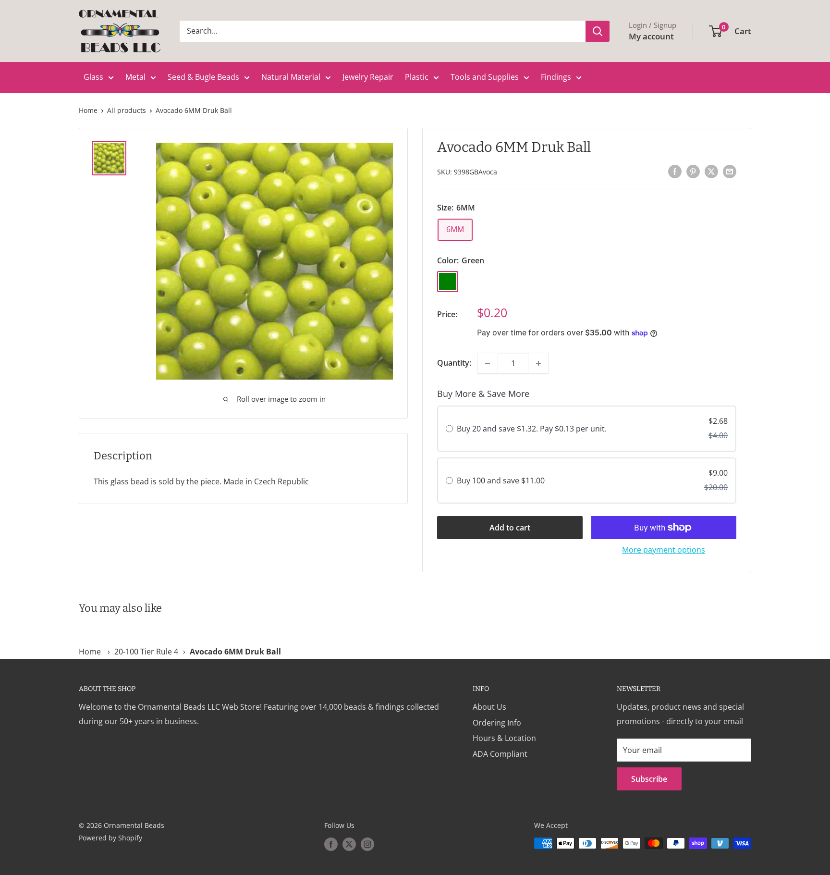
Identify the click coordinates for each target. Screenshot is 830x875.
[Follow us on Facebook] (331, 844)
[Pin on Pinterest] (693, 171)
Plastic (416, 77)
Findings (556, 77)
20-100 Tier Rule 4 (146, 651)
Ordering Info (497, 722)
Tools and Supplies (485, 77)
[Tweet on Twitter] (711, 171)
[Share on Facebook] (675, 171)
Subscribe (649, 779)
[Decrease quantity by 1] (487, 363)
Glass (93, 77)
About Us (489, 707)
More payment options (663, 549)
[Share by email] (729, 171)
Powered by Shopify (110, 837)
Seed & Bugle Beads (203, 77)
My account (651, 36)
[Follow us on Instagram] (367, 844)
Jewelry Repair (367, 77)
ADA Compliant (500, 754)
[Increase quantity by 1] (538, 363)
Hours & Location (504, 738)
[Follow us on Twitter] (349, 844)
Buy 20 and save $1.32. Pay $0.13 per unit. (532, 428)
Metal (135, 77)
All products (126, 110)
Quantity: (454, 362)
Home (88, 110)
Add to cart (509, 527)
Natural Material (290, 77)
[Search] (598, 31)
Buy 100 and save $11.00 (501, 480)
